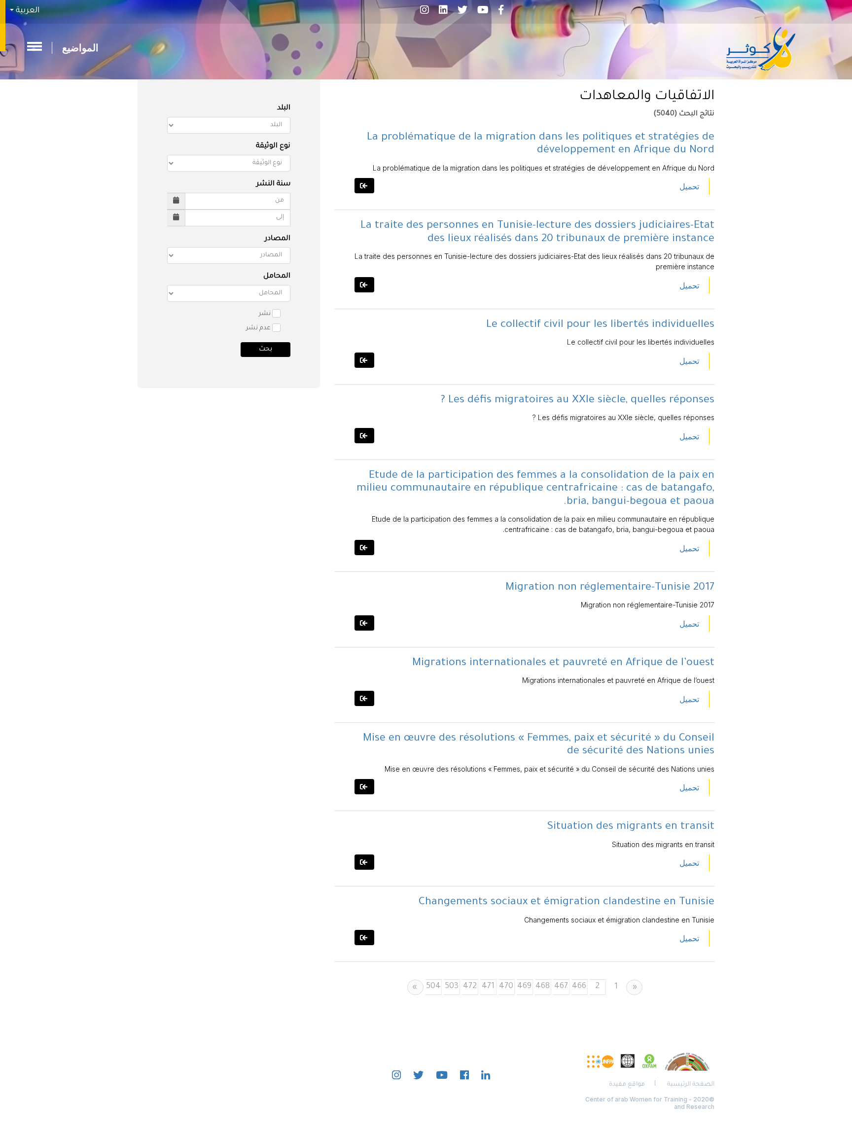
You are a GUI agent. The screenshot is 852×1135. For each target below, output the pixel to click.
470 (506, 986)
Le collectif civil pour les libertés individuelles (600, 325)
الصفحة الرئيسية (690, 1084)
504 (433, 986)
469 (524, 986)
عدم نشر (258, 328)
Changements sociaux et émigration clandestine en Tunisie (566, 903)
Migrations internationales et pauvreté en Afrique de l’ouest (563, 664)
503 (452, 986)
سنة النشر (273, 184)
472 (470, 986)
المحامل (276, 277)
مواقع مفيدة (627, 1084)
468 (542, 986)
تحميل (689, 186)
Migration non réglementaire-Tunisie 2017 (609, 588)
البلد (283, 108)
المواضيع (80, 48)
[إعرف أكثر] (364, 185)
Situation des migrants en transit (630, 827)
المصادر (277, 239)
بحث (265, 349)
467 (561, 986)
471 (488, 986)
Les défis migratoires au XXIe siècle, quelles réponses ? (577, 401)
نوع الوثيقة (273, 146)
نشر (265, 314)
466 (579, 986)
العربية (26, 10)
